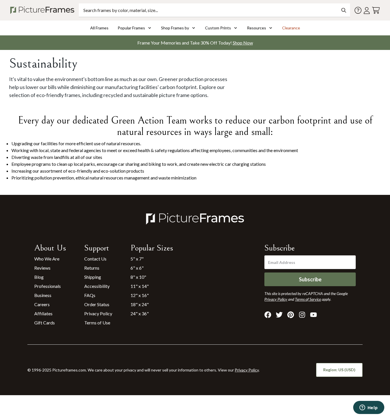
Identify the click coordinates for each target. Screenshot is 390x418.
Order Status (96, 304)
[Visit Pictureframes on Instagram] (302, 314)
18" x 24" (139, 304)
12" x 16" (139, 295)
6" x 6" (137, 267)
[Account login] (367, 10)
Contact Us (95, 258)
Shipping (92, 277)
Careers (42, 304)
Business (42, 295)
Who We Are (46, 258)
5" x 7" (137, 258)
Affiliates (43, 313)
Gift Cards (44, 322)
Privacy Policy (98, 313)
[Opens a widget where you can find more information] (368, 408)
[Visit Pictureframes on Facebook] (267, 314)
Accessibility (97, 286)
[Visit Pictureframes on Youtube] (313, 314)
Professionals (47, 286)
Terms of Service (308, 299)
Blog (39, 277)
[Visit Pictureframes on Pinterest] (290, 314)
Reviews (42, 267)
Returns (91, 267)
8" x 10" (138, 277)
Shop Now (243, 42)
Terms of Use (97, 322)
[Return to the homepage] (43, 10)
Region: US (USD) (339, 369)
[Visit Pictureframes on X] (279, 314)
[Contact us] (358, 10)
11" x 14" (139, 286)
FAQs (89, 295)
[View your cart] (376, 10)
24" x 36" (139, 313)
